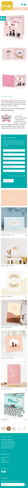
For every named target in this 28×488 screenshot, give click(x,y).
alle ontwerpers (5, 457)
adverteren (4, 460)
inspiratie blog (5, 462)
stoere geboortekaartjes (7, 441)
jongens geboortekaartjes (8, 446)
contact (3, 458)
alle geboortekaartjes (6, 439)
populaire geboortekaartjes (8, 442)
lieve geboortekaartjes (7, 447)
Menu (23, 8)
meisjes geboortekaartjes (8, 444)
